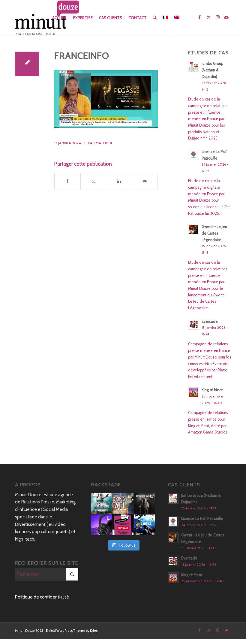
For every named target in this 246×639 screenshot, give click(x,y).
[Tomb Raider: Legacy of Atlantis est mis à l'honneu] (101, 503)
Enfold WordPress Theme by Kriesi (72, 630)
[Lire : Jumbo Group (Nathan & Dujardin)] (193, 66)
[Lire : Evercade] (193, 324)
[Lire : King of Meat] (193, 392)
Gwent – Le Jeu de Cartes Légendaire (214, 233)
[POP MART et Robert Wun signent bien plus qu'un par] (144, 503)
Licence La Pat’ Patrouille (202, 518)
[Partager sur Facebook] (67, 181)
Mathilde (104, 143)
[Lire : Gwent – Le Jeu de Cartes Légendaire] (193, 229)
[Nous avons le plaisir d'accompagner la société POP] (122, 524)
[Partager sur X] (93, 181)
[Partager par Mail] (145, 181)
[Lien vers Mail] (226, 17)
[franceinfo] (27, 64)
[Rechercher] (155, 17)
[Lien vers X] (208, 17)
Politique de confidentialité (42, 597)
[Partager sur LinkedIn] (119, 181)
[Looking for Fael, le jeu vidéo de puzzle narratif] (122, 503)
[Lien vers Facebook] (199, 17)
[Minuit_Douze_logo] (47, 17)
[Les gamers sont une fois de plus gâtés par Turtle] (101, 524)
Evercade (210, 321)
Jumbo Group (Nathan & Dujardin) (212, 70)
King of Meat (212, 390)
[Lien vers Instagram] (217, 17)
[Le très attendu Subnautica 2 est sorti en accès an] (144, 524)
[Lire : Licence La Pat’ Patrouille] (193, 154)
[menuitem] (59, 17)
